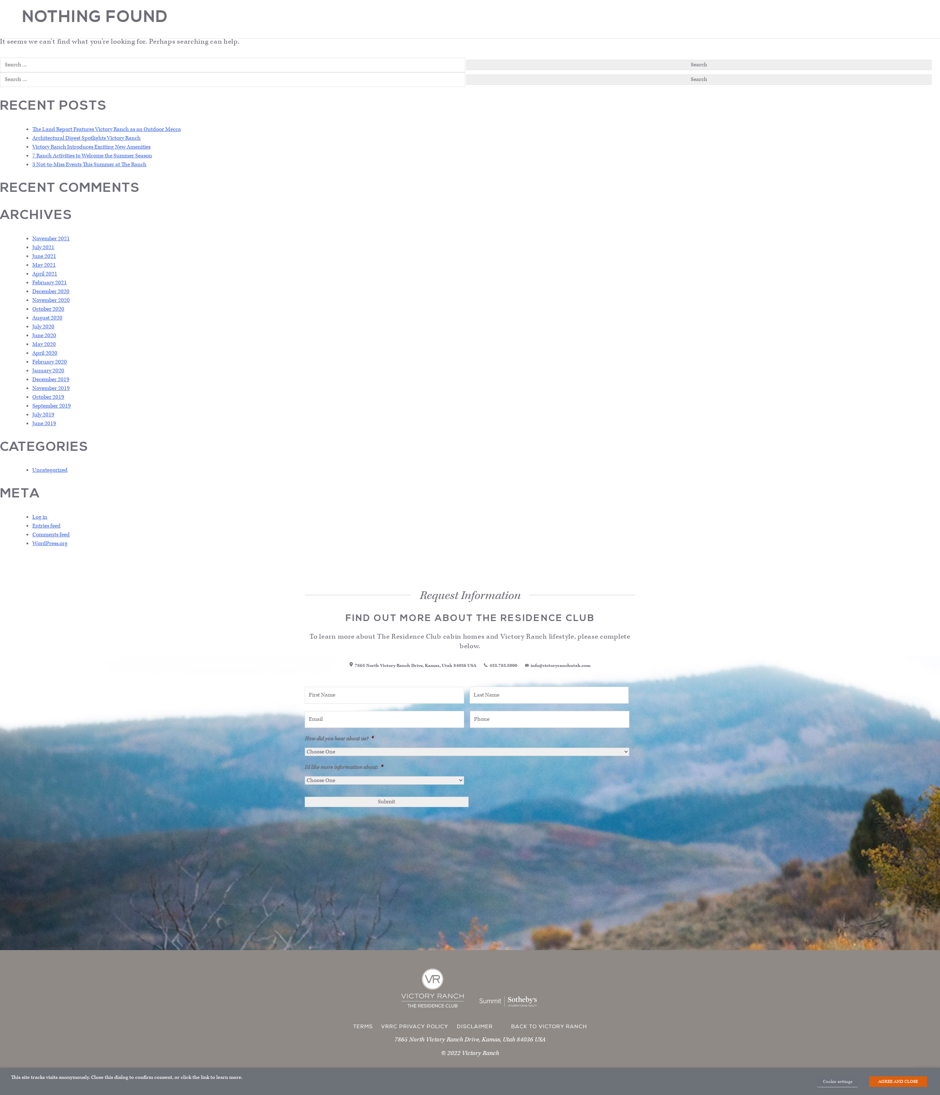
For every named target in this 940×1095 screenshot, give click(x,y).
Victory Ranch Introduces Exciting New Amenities (91, 146)
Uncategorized (50, 470)
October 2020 (48, 309)
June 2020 (44, 335)
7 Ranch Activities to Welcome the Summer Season (92, 155)
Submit (386, 801)
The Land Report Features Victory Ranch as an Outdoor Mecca (106, 129)
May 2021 (44, 265)
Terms (363, 1026)
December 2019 (50, 379)
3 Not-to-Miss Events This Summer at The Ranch (89, 164)
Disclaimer (475, 1026)
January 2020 (48, 370)
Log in (39, 517)
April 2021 (44, 273)
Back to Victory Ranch (549, 1026)
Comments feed (51, 534)
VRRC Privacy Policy (414, 1026)
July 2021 (43, 247)
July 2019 (43, 414)
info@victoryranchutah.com (560, 665)
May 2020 (44, 344)
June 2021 (44, 256)
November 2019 (51, 388)
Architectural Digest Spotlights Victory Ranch (86, 138)
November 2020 (51, 300)
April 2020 (44, 353)
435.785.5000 (503, 665)
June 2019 (44, 423)
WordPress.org (50, 543)
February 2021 (49, 282)
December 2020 (50, 291)
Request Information (471, 1085)
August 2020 (47, 317)
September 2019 (51, 405)
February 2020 (49, 361)
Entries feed (46, 525)
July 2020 (43, 326)
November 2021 (51, 238)
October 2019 (48, 397)
